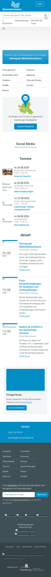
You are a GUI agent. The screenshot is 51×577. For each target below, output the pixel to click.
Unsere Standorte (25, 126)
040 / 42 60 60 (15, 432)
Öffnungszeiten (8, 70)
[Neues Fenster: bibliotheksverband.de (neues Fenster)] (25, 557)
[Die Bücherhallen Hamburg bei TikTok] (21, 515)
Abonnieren (42, 494)
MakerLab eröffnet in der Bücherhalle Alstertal (30, 330)
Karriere (5, 90)
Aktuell (25, 235)
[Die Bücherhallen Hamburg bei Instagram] (10, 515)
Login (40, 4)
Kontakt (30, 85)
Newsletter (12, 485)
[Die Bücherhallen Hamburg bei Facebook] (30, 515)
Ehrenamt (31, 70)
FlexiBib (5, 85)
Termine (25, 159)
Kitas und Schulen (34, 80)
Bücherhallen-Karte (10, 75)
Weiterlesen (24, 269)
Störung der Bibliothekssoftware (30, 245)
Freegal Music (25, 402)
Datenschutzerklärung (21, 500)
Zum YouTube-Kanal (16, 407)
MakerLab (31, 75)
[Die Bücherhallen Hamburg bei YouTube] (42, 515)
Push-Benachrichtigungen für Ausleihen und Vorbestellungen (30, 285)
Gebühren (6, 80)
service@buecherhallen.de (20, 437)
